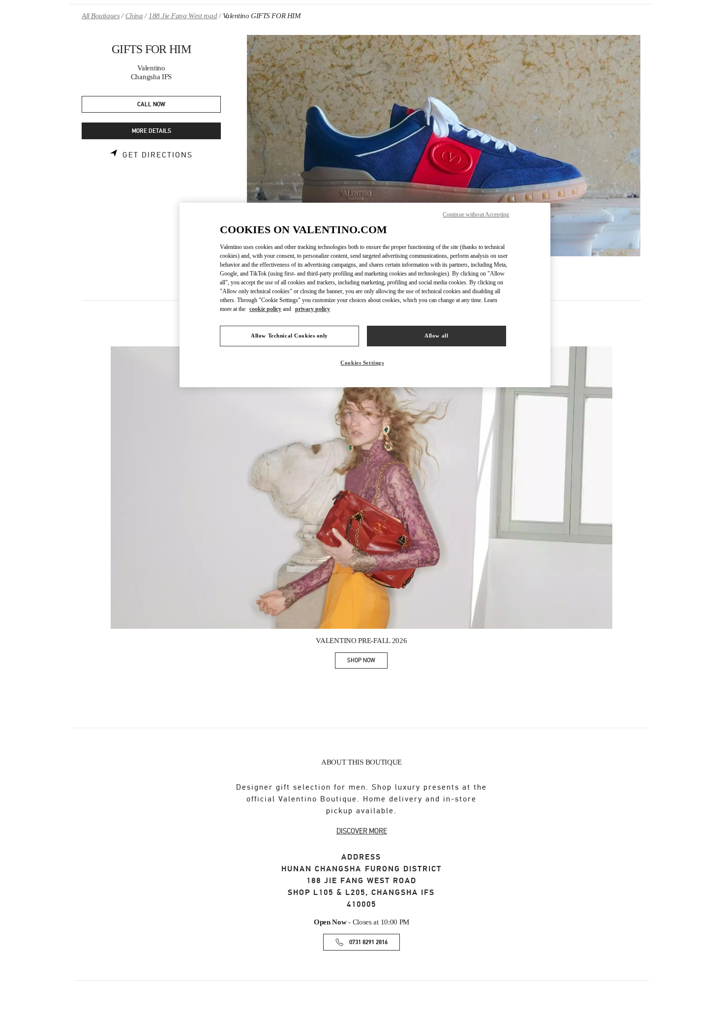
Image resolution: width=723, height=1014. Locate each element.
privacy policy (312, 309)
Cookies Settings (362, 363)
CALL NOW (151, 104)
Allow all (436, 335)
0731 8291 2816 (368, 942)
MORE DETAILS (151, 131)
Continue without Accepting (476, 214)
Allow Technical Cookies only (289, 335)
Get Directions (157, 155)
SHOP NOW (367, 662)
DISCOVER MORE (361, 831)
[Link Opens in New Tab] (361, 487)
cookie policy (265, 309)
